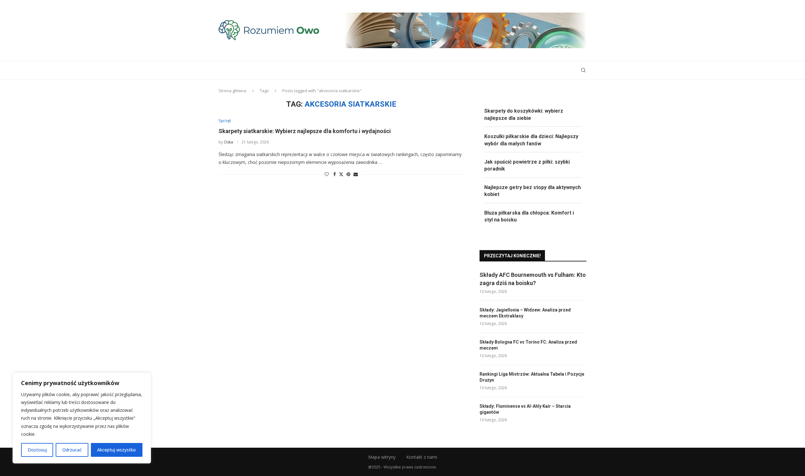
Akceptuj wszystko (116, 450)
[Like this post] (327, 174)
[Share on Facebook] (334, 174)
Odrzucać (72, 450)
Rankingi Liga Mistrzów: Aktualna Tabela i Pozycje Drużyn (532, 377)
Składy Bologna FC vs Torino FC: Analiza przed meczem (528, 345)
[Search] (583, 70)
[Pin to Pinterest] (348, 174)
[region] (82, 417)
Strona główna (232, 90)
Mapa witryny (382, 457)
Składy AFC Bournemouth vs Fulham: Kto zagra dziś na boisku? (533, 279)
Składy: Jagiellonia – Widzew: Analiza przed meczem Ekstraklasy (525, 313)
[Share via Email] (355, 174)
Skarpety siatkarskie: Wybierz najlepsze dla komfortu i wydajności (305, 131)
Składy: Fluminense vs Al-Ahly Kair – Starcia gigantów (525, 409)
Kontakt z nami (421, 457)
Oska (228, 142)
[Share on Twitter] (341, 174)
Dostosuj (37, 450)
